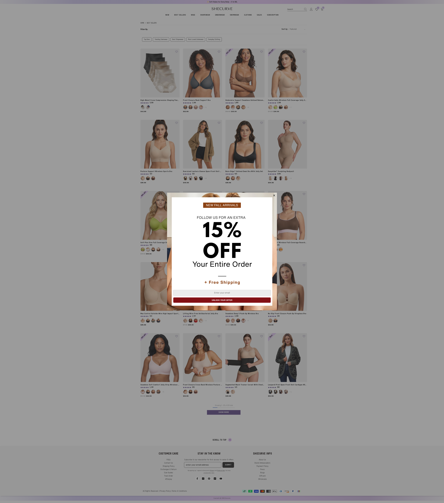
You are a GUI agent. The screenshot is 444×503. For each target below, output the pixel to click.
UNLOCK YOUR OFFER (222, 300)
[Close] (274, 195)
